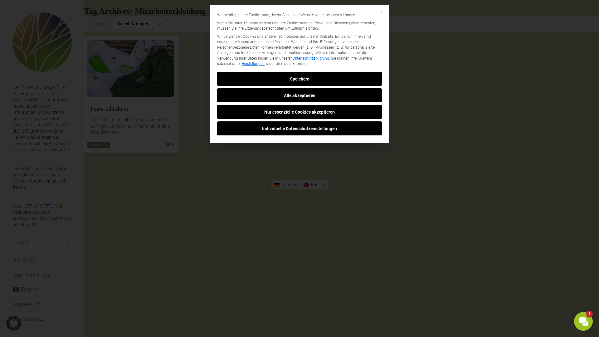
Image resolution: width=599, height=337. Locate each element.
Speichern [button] (299, 79)
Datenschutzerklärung (311, 58)
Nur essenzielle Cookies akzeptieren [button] (299, 112)
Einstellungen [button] (253, 63)
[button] (583, 321)
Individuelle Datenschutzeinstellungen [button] (299, 128)
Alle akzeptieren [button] (299, 95)
